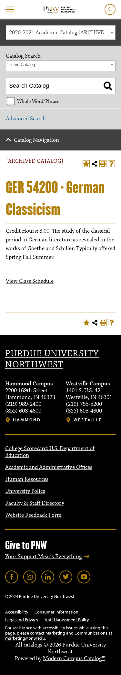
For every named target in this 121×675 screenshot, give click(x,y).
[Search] (108, 86)
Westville (88, 419)
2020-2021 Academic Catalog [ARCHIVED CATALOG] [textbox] (62, 32)
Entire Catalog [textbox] (21, 64)
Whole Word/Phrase (38, 101)
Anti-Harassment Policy (67, 620)
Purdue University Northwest (52, 359)
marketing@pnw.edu (25, 638)
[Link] (11, 576)
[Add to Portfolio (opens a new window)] (86, 163)
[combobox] (61, 32)
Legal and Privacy (21, 620)
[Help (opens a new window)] (111, 163)
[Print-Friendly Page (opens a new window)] (102, 163)
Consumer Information (56, 612)
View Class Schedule (30, 281)
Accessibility (16, 612)
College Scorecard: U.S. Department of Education (50, 452)
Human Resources (26, 479)
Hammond (27, 419)
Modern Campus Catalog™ (74, 658)
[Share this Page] (94, 163)
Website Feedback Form (33, 515)
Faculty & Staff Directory (34, 503)
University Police (25, 491)
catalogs (33, 644)
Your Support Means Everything (43, 556)
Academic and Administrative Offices (48, 467)
